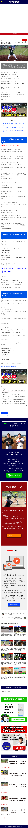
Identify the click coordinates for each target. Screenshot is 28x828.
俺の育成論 (13, 826)
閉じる (15, 120)
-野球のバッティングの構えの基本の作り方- (13, 131)
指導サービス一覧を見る (14, 535)
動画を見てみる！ (14, 604)
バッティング (4, 413)
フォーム (18, 414)
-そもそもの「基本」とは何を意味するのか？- (13, 124)
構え (10, 414)
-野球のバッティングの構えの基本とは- (13, 127)
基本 (14, 414)
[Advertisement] (14, 18)
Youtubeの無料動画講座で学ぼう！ (14, 33)
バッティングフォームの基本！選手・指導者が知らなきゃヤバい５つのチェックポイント (13, 812)
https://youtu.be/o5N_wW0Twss (8, 366)
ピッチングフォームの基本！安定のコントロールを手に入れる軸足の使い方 (13, 787)
